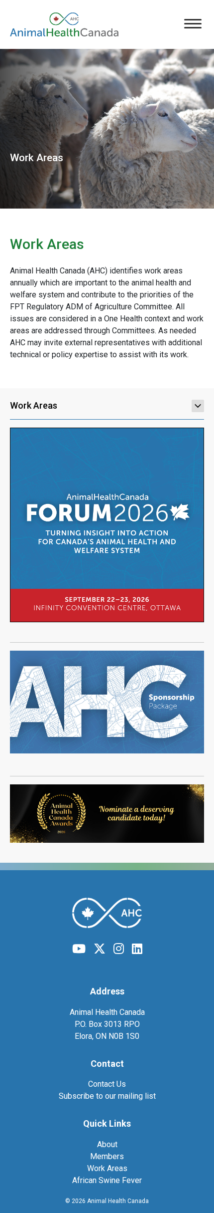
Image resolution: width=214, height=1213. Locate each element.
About (107, 1144)
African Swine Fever (107, 1180)
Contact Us (107, 1084)
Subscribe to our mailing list (107, 1096)
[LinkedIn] (137, 949)
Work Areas (33, 405)
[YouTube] (79, 949)
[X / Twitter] (100, 949)
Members (107, 1156)
